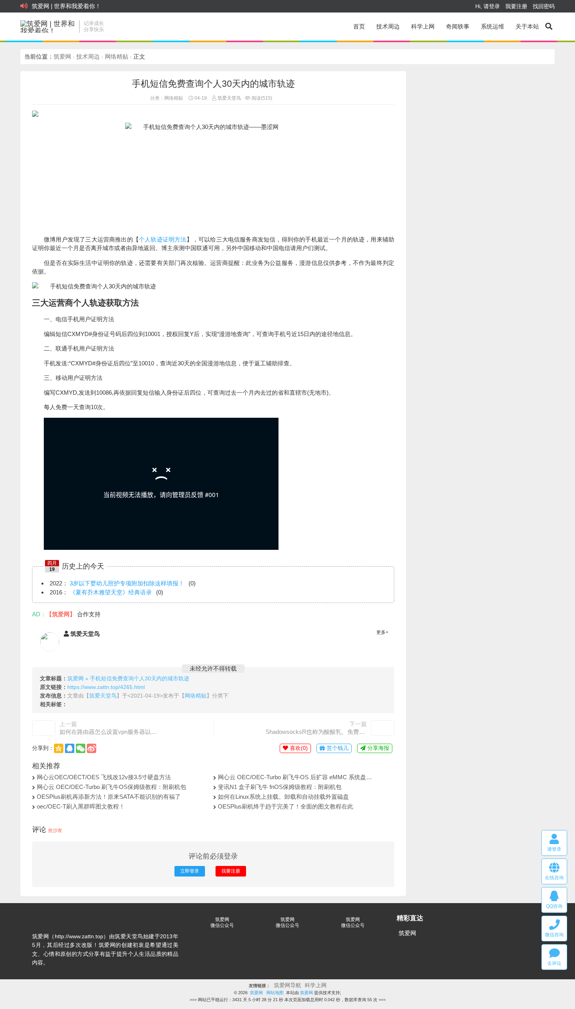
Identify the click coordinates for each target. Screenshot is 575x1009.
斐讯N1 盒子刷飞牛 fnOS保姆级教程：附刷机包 (279, 787)
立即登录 (189, 871)
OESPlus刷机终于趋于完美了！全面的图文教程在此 (285, 806)
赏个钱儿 (337, 748)
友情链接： (259, 986)
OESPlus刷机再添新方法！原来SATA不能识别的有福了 (109, 796)
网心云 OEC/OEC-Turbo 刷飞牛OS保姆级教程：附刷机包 (111, 787)
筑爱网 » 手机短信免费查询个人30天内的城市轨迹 (128, 679)
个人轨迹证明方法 (163, 239)
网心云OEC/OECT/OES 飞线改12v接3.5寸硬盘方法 (104, 777)
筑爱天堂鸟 (228, 98)
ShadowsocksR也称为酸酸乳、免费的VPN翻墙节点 (316, 731)
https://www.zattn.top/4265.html (106, 687)
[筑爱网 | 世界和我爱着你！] (47, 26)
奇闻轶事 (457, 26)
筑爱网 (62, 56)
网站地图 (275, 992)
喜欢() (298, 748)
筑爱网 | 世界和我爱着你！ (66, 6)
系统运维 (492, 26)
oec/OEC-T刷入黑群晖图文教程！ (81, 806)
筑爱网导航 (287, 985)
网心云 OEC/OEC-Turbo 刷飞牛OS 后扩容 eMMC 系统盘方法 (296, 777)
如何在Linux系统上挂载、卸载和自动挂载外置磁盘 (283, 796)
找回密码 (544, 6)
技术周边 (388, 26)
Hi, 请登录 (487, 6)
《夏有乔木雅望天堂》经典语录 (111, 592)
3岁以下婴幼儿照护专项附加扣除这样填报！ (127, 583)
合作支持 (89, 614)
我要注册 (516, 6)
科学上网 (423, 26)
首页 (359, 26)
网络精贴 (116, 56)
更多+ (382, 632)
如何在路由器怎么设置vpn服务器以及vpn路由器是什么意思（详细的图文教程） (110, 731)
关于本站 (527, 26)
